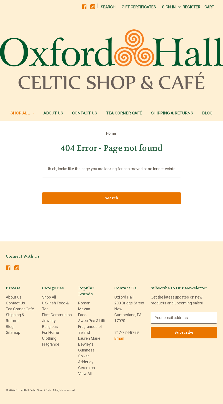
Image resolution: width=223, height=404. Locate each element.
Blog (207, 112)
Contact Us (84, 112)
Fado (82, 314)
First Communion (57, 314)
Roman (84, 303)
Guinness (86, 350)
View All (85, 373)
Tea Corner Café (124, 112)
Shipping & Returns (172, 112)
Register (191, 7)
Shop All (20, 112)
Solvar (83, 356)
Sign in (169, 7)
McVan (84, 309)
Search (108, 7)
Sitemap (13, 332)
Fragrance (50, 344)
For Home (50, 332)
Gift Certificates (139, 7)
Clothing (49, 338)
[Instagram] (92, 6)
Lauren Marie (89, 338)
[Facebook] (84, 6)
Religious (50, 326)
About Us (53, 112)
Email (119, 338)
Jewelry (49, 320)
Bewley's (86, 344)
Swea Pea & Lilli (91, 320)
